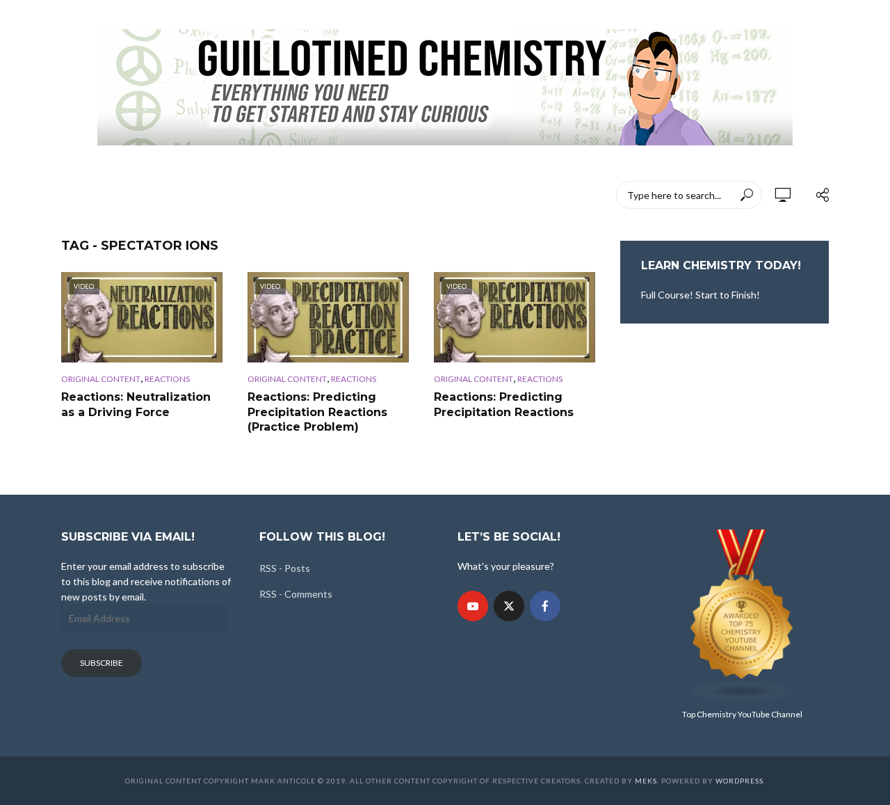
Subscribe (101, 662)
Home (75, 194)
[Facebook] (545, 606)
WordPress (739, 780)
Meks (646, 780)
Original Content (100, 379)
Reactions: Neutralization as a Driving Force (136, 404)
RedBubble (326, 194)
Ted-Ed (393, 194)
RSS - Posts (284, 568)
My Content (246, 194)
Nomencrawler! (153, 194)
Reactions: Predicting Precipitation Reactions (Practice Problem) (317, 411)
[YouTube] (473, 606)
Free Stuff (459, 194)
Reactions (167, 379)
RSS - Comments (295, 594)
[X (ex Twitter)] (509, 606)
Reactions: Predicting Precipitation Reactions (504, 404)
